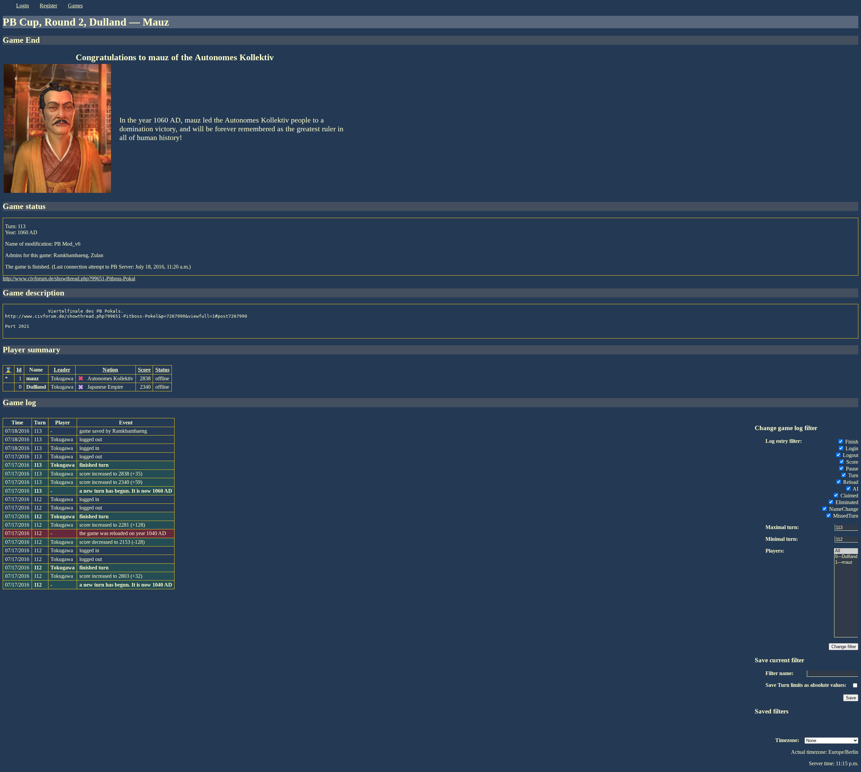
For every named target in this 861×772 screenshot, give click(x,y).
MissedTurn (845, 516)
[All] (846, 551)
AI (855, 489)
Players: (774, 551)
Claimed (848, 495)
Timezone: (787, 740)
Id (19, 370)
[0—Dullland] (846, 557)
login (22, 5)
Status (162, 370)
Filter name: (779, 673)
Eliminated (846, 502)
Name (36, 370)
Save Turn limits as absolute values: (805, 685)
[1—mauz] (846, 562)
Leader (62, 370)
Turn (852, 475)
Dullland (36, 387)
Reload (850, 482)
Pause (851, 468)
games (75, 5)
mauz (32, 378)
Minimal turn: (781, 539)
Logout (849, 455)
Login (851, 448)
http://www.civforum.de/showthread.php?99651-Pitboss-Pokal (69, 278)
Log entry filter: (783, 441)
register (48, 5)
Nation (110, 370)
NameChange (843, 509)
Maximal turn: (782, 527)
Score (144, 370)
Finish (851, 442)
